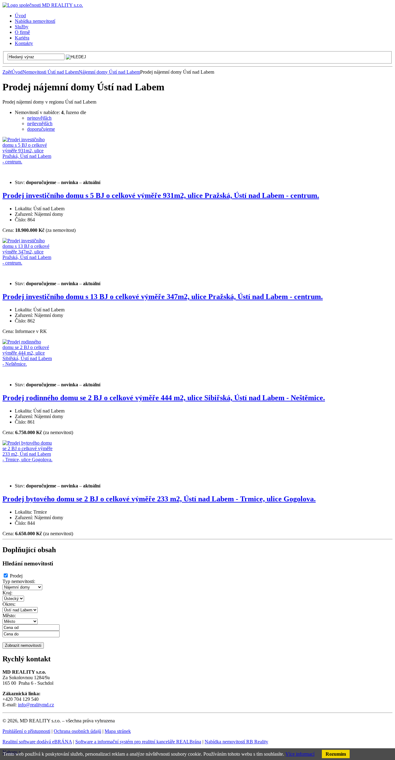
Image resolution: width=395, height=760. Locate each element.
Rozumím (336, 754)
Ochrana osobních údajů (77, 731)
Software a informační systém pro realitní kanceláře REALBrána (138, 741)
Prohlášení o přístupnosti (26, 731)
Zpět (6, 72)
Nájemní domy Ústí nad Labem (109, 72)
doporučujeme (41, 129)
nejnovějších (39, 118)
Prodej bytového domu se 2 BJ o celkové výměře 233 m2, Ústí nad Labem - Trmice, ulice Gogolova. (159, 499)
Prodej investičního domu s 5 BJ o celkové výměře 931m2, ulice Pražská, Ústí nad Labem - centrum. (160, 195)
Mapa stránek (118, 731)
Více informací (299, 754)
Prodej (16, 575)
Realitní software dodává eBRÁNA (37, 741)
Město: (9, 615)
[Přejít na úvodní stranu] (42, 5)
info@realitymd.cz (36, 704)
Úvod (17, 72)
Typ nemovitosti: (18, 581)
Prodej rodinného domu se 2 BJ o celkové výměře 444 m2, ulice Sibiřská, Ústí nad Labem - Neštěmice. (163, 398)
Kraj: (7, 592)
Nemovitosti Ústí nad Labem (51, 72)
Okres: (8, 604)
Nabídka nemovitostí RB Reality (236, 741)
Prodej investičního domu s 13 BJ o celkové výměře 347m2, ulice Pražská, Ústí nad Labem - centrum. (162, 297)
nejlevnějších (39, 123)
